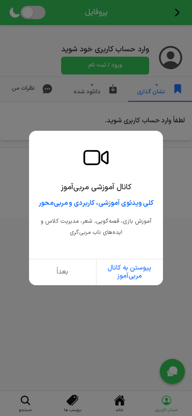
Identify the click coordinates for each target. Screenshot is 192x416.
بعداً (62, 272)
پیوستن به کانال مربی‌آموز (129, 272)
